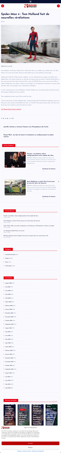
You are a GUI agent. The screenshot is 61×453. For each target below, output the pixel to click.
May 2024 (7, 384)
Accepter (30, 443)
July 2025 (7, 331)
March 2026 (8, 301)
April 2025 (8, 343)
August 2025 (8, 328)
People (3, 21)
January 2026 (8, 309)
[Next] (56, 400)
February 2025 (9, 350)
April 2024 (8, 387)
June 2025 (7, 335)
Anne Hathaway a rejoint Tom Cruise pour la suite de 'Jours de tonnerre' (22, 220)
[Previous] (53, 400)
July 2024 (7, 376)
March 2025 (8, 346)
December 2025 (9, 313)
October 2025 (8, 320)
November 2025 (9, 316)
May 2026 (7, 294)
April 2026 (8, 298)
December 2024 (9, 358)
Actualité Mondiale (10, 254)
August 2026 (8, 283)
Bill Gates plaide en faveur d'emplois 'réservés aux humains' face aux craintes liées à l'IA (26, 235)
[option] (10, 416)
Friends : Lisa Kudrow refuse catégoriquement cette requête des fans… (21, 215)
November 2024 (9, 361)
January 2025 (8, 354)
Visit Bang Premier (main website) (11, 109)
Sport (6, 262)
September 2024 (9, 369)
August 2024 (8, 373)
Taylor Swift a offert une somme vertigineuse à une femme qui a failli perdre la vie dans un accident (29, 225)
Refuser (30, 447)
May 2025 (7, 339)
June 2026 (7, 290)
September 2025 (9, 324)
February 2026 (9, 305)
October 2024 (8, 365)
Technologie (8, 265)
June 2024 (7, 380)
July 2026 (7, 286)
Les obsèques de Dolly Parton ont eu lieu (14, 230)
